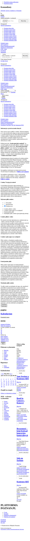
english (2, 16)
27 (11, 384)
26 (8, 384)
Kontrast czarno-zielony (10, 36)
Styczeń (6, 403)
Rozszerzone (9, 204)
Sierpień (6, 413)
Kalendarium (6, 314)
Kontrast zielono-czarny (10, 37)
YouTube (8, 125)
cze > (11, 373)
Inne (5, 358)
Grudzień (6, 419)
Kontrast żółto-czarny (9, 33)
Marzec (6, 406)
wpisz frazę (6, 21)
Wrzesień (6, 415)
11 (6, 381)
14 (13, 381)
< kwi (2, 373)
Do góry (19, 501)
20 (11, 383)
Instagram (3, 52)
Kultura (8, 324)
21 (13, 383)
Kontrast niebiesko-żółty (10, 40)
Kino (5, 366)
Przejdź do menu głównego (11, 2)
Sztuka (6, 356)
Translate (13, 92)
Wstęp (5, 401)
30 (1, 386)
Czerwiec (6, 410)
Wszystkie (8, 203)
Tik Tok (13, 125)
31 (4, 386)
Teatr (5, 352)
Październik (7, 416)
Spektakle (6, 367)
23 (1, 384)
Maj (5, 409)
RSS (22, 125)
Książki (6, 355)
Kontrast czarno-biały (9, 30)
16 (1, 383)
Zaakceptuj (4, 306)
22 (15, 383)
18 (6, 383)
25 (6, 384)
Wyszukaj (23, 21)
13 (11, 381)
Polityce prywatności (23, 171)
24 (4, 384)
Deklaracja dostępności (10, 515)
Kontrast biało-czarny (9, 31)
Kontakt (6, 514)
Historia (6, 359)
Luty (5, 404)
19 (8, 383)
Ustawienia (4, 304)
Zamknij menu (4, 43)
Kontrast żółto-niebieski (10, 39)
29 (15, 384)
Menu (2, 93)
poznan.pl (3, 324)
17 (4, 383)
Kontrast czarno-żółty (9, 34)
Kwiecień (6, 407)
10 (4, 381)
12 (8, 381)
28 (13, 384)
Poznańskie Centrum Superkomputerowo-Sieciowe (12, 529)
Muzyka (6, 350)
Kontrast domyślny (9, 28)
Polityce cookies (5, 179)
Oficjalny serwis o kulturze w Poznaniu (11, 10)
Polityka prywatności (9, 517)
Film (5, 353)
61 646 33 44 (4, 61)
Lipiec (5, 412)
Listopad (6, 418)
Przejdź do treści (8, 3)
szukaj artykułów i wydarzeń (8, 55)
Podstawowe (9, 206)
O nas (5, 512)
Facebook (3, 50)
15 (15, 381)
